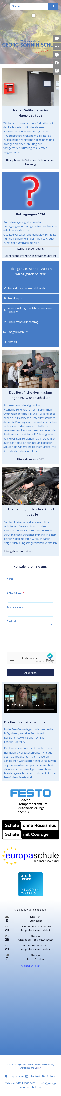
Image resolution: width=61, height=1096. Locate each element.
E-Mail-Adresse (15, 593)
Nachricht (12, 621)
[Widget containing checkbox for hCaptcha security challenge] (31, 658)
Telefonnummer (15, 607)
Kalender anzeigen (30, 965)
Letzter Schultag (35, 958)
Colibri (38, 1067)
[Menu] (34, 15)
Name (11, 578)
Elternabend (35, 920)
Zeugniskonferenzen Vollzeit (36, 930)
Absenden (30, 673)
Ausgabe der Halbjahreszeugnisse (36, 939)
